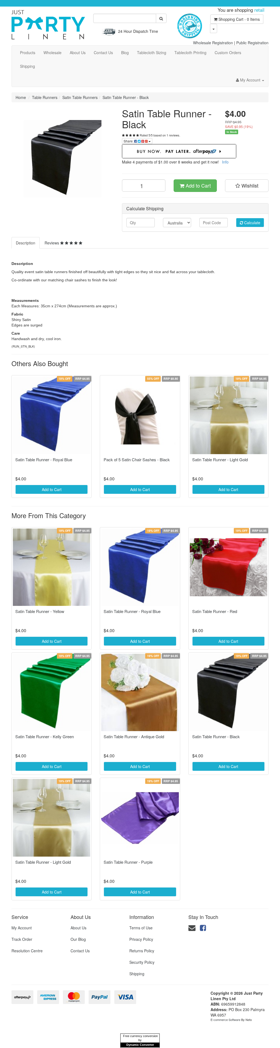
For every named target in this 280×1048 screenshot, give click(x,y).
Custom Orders (228, 52)
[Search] (161, 18)
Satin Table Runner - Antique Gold (134, 736)
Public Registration (252, 42)
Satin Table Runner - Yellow (39, 611)
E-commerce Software (225, 1019)
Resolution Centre (27, 950)
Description (25, 243)
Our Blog (78, 939)
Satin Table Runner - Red (214, 611)
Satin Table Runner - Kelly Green (44, 736)
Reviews (52, 243)
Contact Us (103, 52)
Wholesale (52, 52)
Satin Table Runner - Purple (128, 862)
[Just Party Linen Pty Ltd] (48, 22)
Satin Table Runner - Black (126, 97)
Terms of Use (141, 927)
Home (21, 97)
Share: (129, 141)
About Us (78, 52)
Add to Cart (197, 185)
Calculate (251, 222)
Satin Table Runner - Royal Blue (43, 459)
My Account (21, 927)
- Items (239, 19)
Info (225, 162)
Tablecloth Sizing (151, 52)
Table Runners (44, 97)
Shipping (27, 66)
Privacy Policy (141, 939)
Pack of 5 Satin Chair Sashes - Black (137, 459)
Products (27, 52)
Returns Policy (141, 950)
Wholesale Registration (213, 42)
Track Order (21, 939)
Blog (125, 52)
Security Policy (141, 962)
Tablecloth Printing (190, 52)
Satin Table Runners (80, 97)
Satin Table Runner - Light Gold (220, 459)
